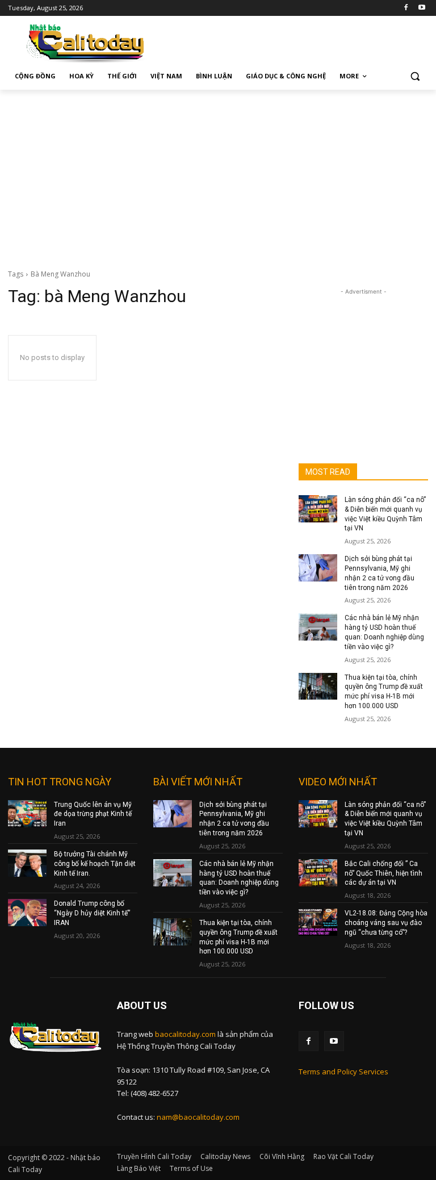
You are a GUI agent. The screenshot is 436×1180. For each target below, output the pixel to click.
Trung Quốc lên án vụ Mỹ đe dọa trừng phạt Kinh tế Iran (93, 814)
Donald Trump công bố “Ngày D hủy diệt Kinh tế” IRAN (92, 913)
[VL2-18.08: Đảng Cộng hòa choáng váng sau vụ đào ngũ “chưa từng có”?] (318, 922)
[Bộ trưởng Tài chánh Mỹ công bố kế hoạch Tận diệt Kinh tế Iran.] (27, 863)
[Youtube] (421, 8)
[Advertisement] (218, 174)
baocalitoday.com (185, 1034)
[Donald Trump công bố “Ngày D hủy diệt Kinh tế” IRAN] (27, 912)
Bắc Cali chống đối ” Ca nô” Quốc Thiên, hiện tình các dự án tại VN (383, 873)
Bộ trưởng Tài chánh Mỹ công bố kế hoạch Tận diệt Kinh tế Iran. (95, 863)
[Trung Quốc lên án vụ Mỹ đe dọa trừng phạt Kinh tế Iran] (27, 813)
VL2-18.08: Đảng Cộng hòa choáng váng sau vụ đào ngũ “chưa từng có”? (386, 922)
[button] (414, 76)
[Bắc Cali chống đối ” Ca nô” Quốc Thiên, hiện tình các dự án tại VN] (318, 872)
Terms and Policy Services (343, 1071)
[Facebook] (405, 8)
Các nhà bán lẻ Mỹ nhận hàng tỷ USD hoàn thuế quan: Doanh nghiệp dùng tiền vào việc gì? (239, 878)
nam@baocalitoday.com (198, 1117)
